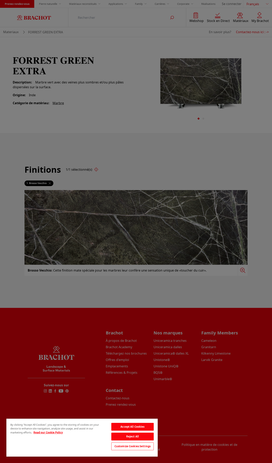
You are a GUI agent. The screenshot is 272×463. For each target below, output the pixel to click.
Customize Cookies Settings (132, 446)
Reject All (132, 436)
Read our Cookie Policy (48, 432)
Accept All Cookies (132, 426)
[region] (82, 438)
